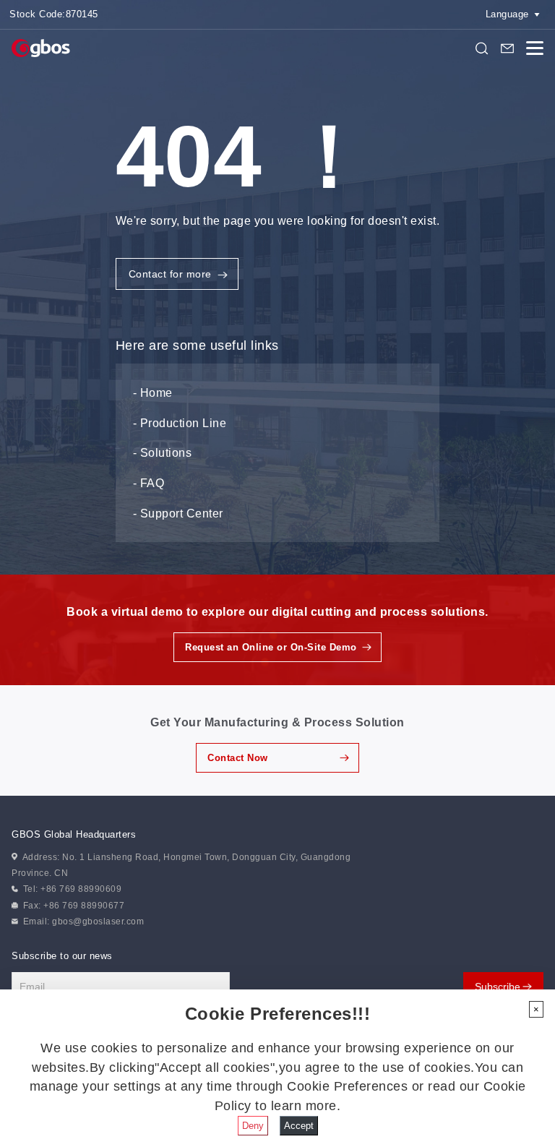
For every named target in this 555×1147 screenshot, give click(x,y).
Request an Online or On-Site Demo (271, 647)
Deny (253, 1125)
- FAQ (149, 483)
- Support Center (178, 513)
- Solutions (162, 453)
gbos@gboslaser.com (98, 921)
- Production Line (180, 423)
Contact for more (170, 274)
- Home (153, 393)
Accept (299, 1125)
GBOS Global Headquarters (74, 834)
